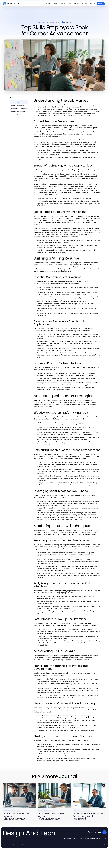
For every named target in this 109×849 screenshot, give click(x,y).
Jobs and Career (43, 22)
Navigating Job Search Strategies (19, 108)
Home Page (67, 838)
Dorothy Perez (67, 22)
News (75, 838)
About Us (89, 844)
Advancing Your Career (17, 114)
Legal (104, 844)
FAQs (81, 838)
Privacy (95, 844)
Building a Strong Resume (17, 105)
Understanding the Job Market (18, 102)
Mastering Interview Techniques (19, 111)
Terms (100, 844)
